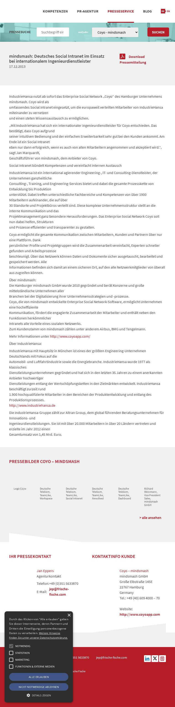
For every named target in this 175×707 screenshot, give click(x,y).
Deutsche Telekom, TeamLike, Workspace (46, 493)
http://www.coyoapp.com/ (70, 336)
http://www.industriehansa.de (32, 405)
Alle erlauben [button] (39, 677)
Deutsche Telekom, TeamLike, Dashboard (124, 493)
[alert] (39, 656)
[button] (11, 646)
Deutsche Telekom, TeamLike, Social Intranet (74, 493)
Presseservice (121, 11)
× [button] (69, 615)
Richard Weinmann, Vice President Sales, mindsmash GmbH (152, 497)
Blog (147, 11)
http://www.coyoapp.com (140, 614)
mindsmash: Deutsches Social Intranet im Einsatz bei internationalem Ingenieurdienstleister (56, 58)
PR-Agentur (87, 11)
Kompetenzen (55, 11)
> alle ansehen (150, 517)
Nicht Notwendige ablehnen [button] (39, 687)
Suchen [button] (158, 32)
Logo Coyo (20, 488)
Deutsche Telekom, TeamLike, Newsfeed (98, 493)
